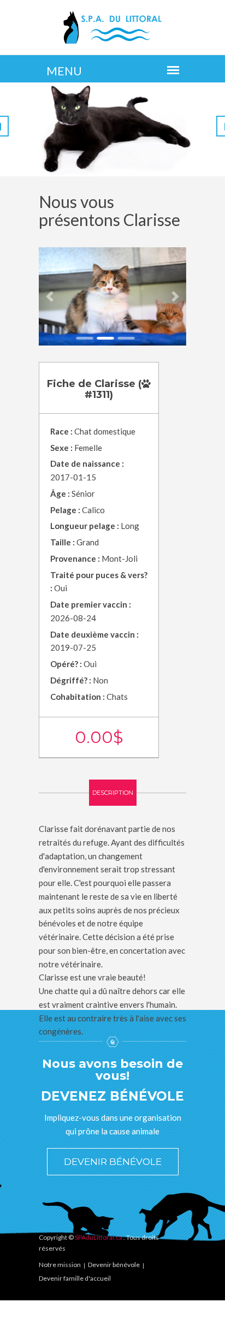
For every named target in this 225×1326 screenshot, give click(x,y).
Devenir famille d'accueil (75, 1278)
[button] (50, 296)
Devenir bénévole (113, 1161)
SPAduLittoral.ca (98, 1237)
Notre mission (60, 1264)
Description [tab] (112, 792)
